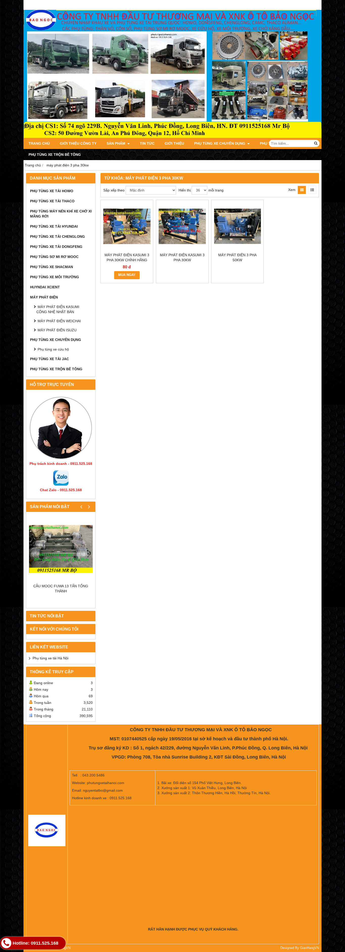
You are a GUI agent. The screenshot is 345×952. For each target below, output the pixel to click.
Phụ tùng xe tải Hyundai (54, 226)
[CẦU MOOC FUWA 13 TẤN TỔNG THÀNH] (61, 549)
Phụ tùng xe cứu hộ (53, 349)
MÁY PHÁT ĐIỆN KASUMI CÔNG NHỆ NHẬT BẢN (57, 309)
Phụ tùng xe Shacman (51, 267)
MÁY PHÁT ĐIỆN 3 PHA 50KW (237, 257)
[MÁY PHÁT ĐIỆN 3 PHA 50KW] (237, 226)
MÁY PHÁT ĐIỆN (44, 297)
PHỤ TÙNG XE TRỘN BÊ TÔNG (55, 155)
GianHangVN (309, 948)
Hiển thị (185, 190)
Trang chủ (39, 143)
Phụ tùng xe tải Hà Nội (50, 658)
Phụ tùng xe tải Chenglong (57, 236)
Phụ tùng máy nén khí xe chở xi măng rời (61, 213)
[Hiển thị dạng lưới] (302, 190)
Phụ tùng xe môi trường (54, 277)
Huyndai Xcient (45, 287)
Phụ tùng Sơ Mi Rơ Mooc (54, 257)
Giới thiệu (174, 143)
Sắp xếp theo (114, 190)
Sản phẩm (116, 143)
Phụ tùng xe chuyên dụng (220, 143)
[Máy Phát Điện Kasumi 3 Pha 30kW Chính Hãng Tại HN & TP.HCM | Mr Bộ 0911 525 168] (127, 226)
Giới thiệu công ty (78, 143)
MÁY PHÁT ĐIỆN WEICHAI (59, 321)
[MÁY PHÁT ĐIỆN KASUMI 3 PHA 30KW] (182, 226)
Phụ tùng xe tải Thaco (52, 201)
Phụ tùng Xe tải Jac (49, 359)
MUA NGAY (127, 275)
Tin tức (147, 143)
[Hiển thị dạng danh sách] (312, 190)
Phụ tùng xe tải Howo (51, 191)
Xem (291, 190)
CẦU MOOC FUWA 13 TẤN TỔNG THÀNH (60, 588)
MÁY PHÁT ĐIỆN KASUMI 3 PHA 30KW (182, 257)
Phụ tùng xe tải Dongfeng (56, 247)
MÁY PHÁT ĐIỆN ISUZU (57, 330)
